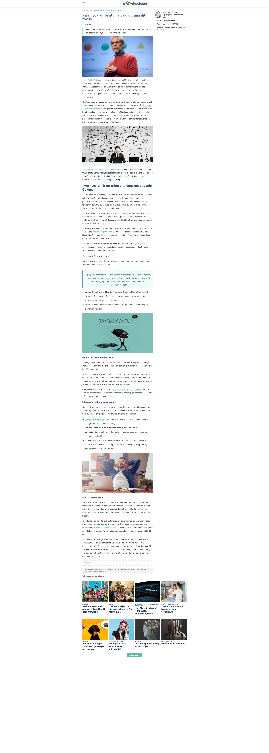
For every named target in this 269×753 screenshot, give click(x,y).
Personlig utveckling (117, 641)
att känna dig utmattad (102, 232)
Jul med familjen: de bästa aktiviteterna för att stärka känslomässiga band (120, 609)
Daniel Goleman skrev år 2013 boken (101, 169)
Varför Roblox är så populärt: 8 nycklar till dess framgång (93, 609)
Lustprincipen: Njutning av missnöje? (147, 645)
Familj (111, 604)
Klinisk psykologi (168, 641)
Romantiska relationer (170, 604)
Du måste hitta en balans (105, 528)
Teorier (85, 641)
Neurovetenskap (87, 10)
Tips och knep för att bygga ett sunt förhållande (172, 609)
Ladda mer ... (134, 655)
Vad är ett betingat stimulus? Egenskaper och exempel (93, 646)
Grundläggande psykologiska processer (108, 10)
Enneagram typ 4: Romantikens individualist (118, 646)
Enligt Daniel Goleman (91, 80)
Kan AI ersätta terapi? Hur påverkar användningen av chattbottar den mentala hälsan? (147, 611)
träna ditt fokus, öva (126, 389)
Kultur (85, 604)
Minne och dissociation (173, 643)
